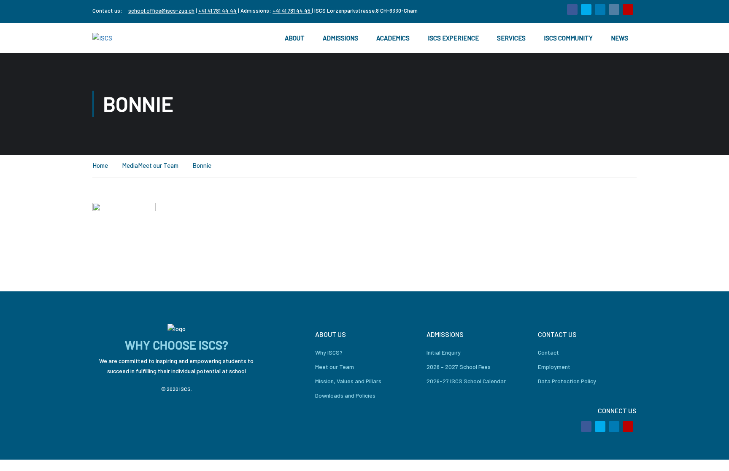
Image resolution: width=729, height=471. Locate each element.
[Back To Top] (712, 456)
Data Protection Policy (567, 381)
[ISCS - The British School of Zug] (126, 38)
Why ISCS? (329, 352)
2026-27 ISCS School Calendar (466, 381)
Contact (548, 352)
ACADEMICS (393, 38)
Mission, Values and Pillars (348, 381)
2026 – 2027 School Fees (459, 366)
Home (100, 165)
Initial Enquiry (444, 352)
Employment (554, 366)
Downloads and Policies (345, 395)
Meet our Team (158, 165)
